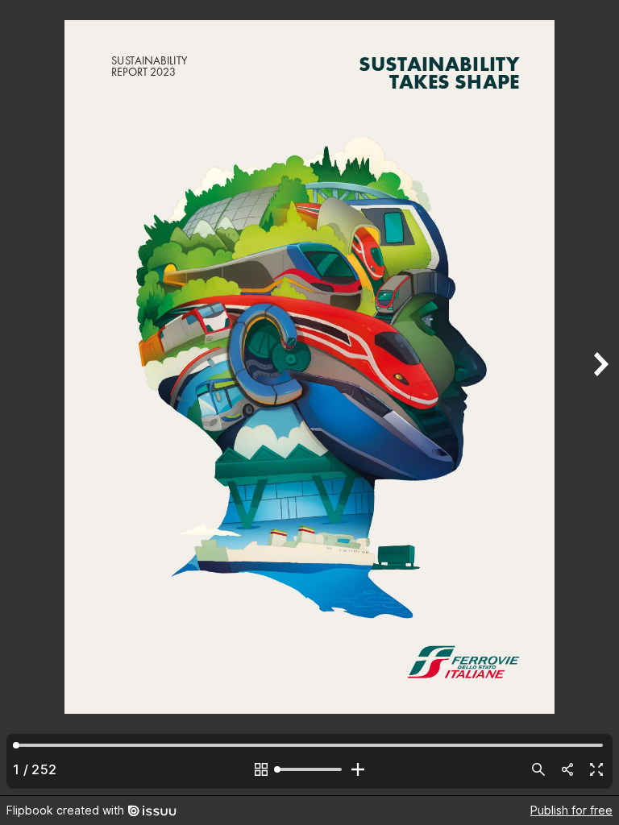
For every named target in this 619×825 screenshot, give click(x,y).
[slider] (309, 769)
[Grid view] (261, 769)
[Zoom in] (358, 769)
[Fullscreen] (596, 769)
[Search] (538, 769)
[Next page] (599, 397)
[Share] (567, 769)
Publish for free (571, 810)
